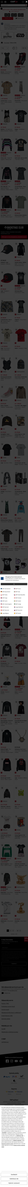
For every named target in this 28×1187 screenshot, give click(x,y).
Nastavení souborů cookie (7, 1143)
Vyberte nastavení (14, 1183)
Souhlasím (14, 1174)
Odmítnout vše (14, 1179)
